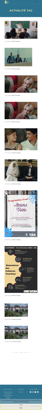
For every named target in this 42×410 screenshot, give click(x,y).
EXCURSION (9, 97)
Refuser (21, 407)
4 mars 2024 (7, 41)
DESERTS (8, 70)
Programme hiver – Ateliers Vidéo (16, 241)
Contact (8, 398)
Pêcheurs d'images (15, 41)
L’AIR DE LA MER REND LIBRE (15, 185)
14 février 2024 (7, 152)
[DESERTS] (18, 57)
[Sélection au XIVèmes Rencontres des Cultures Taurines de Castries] (21, 269)
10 (24, 352)
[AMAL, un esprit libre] (21, 30)
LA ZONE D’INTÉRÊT (11, 321)
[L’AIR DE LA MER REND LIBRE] (21, 170)
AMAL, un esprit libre (12, 43)
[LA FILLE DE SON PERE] (21, 139)
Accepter (21, 404)
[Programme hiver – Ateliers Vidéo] (21, 213)
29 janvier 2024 (7, 319)
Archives (21, 392)
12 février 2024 (7, 239)
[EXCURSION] (21, 84)
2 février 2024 (7, 295)
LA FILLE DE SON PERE (12, 154)
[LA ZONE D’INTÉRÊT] (16, 310)
